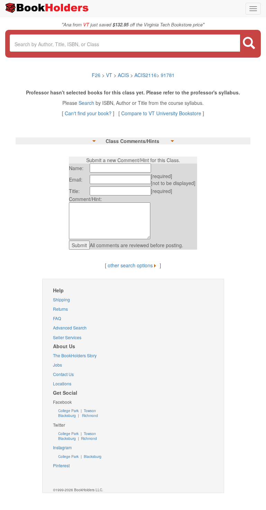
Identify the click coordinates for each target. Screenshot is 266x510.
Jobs (57, 365)
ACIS (123, 75)
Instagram (62, 447)
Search (87, 102)
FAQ (57, 318)
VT (110, 75)
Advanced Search (70, 328)
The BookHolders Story (75, 355)
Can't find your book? (89, 113)
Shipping (61, 299)
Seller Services (67, 337)
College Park (69, 410)
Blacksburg (67, 415)
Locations (62, 383)
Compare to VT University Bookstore (161, 113)
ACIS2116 (145, 75)
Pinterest (61, 465)
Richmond (89, 415)
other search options (130, 265)
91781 (168, 75)
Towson (89, 410)
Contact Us (63, 374)
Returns (60, 309)
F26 (96, 75)
